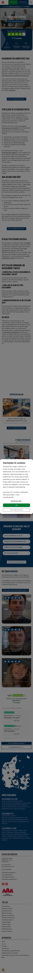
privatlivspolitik (8, 497)
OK (16, 505)
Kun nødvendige (16, 510)
